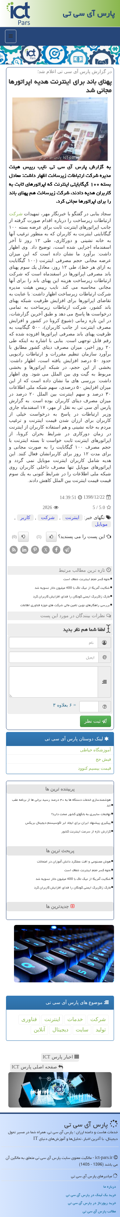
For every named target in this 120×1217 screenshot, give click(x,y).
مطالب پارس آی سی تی (99, 1211)
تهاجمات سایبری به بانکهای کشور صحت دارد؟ (81, 814)
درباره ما (109, 1186)
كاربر (25, 517)
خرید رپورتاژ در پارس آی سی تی (92, 1202)
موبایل (101, 524)
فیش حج (103, 759)
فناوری (29, 1019)
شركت (16, 213)
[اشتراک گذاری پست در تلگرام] (67, 549)
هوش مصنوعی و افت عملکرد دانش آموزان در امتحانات (74, 861)
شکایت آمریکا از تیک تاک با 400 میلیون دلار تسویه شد (72, 587)
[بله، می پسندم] (51, 537)
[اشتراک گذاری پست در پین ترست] (35, 549)
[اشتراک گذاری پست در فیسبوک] (56, 549)
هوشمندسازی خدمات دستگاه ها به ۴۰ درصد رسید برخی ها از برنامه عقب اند (61, 802)
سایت (82, 1029)
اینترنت (72, 517)
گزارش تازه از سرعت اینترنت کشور (86, 831)
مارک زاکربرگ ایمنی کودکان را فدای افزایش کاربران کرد (71, 596)
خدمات (75, 1019)
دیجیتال (60, 1029)
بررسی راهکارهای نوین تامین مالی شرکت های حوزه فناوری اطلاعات (65, 605)
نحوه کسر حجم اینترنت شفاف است (86, 579)
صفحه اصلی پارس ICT (35, 1066)
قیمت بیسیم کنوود (94, 768)
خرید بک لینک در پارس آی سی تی (91, 1194)
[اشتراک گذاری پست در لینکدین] (24, 549)
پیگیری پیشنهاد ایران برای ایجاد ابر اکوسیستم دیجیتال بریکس (68, 822)
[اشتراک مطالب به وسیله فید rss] (13, 549)
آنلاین (39, 1029)
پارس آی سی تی (89, 13)
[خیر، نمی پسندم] (23, 537)
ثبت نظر (93, 721)
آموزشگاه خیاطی (95, 749)
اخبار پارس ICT (58, 1056)
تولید (101, 1029)
